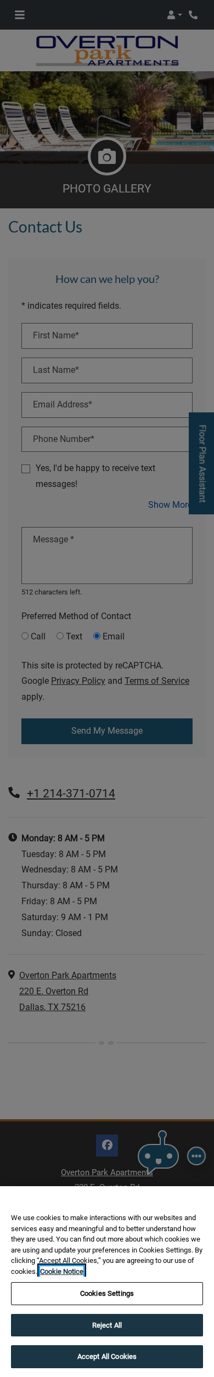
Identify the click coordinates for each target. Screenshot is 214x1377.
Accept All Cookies (107, 1356)
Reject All (107, 1325)
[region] (107, 1281)
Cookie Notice (61, 1271)
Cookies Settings (107, 1293)
